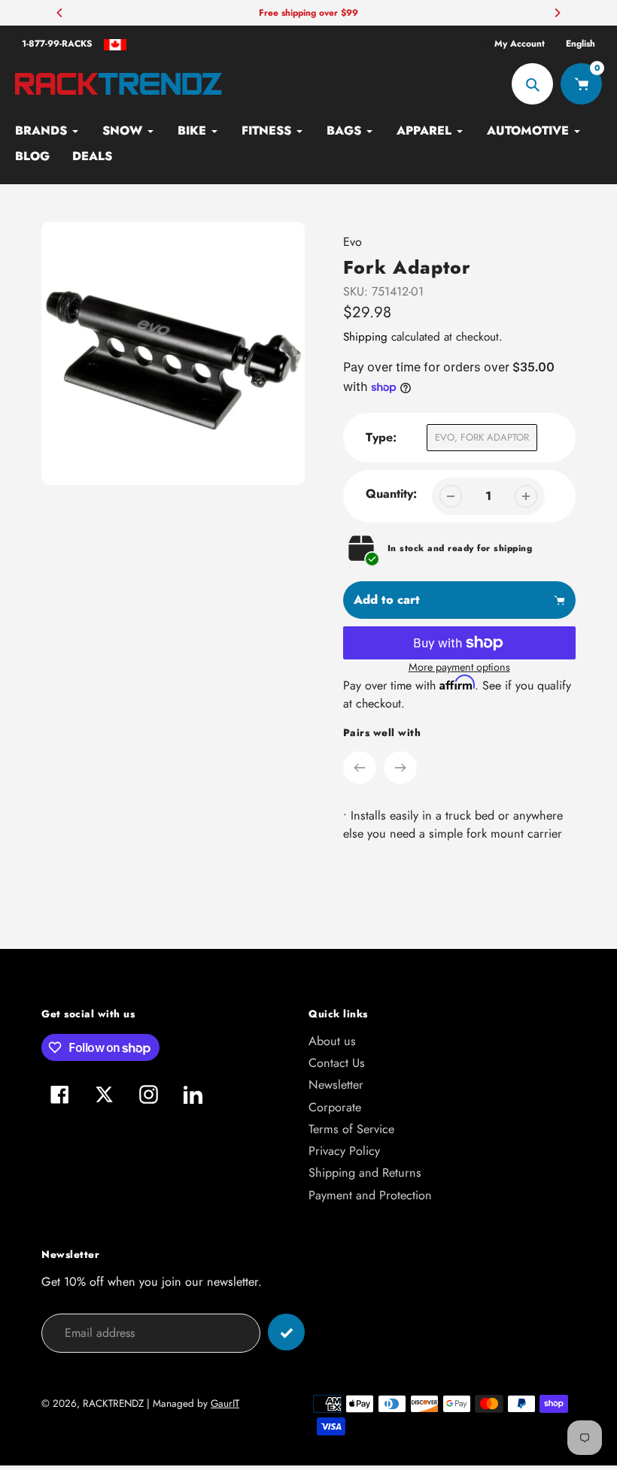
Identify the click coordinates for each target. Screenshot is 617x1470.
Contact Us (336, 1062)
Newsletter (335, 1084)
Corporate (334, 1107)
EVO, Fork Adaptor (482, 437)
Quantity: (391, 493)
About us (332, 1041)
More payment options (459, 666)
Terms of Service (351, 1129)
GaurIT (225, 1403)
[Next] (556, 12)
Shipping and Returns (364, 1172)
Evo (352, 241)
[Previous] (60, 12)
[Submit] (286, 1332)
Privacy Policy (344, 1150)
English (580, 43)
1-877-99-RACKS (57, 43)
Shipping (365, 337)
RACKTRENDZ (113, 1403)
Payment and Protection (370, 1195)
